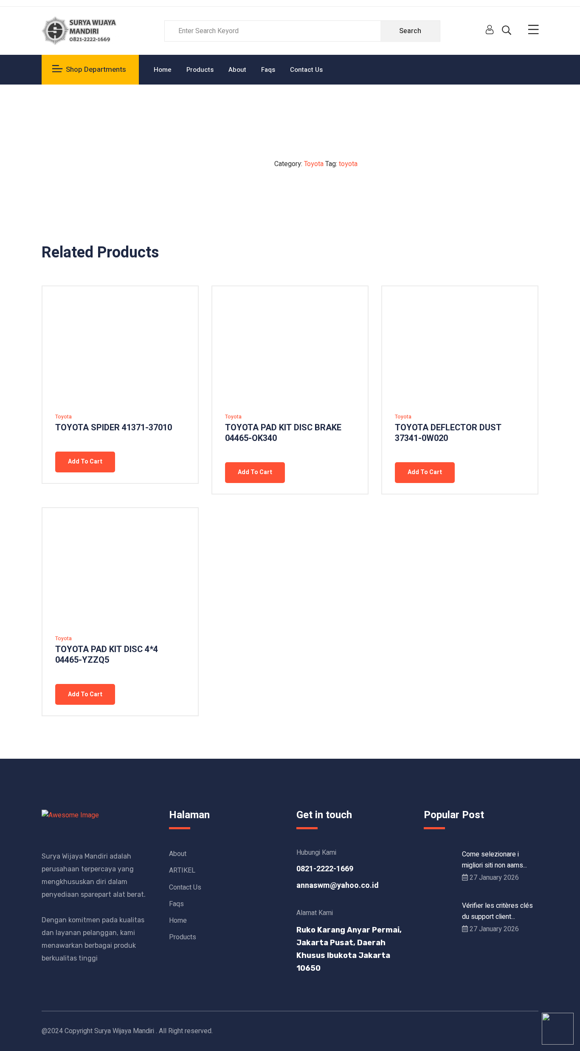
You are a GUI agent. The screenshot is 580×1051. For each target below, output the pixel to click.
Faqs (268, 69)
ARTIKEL (182, 870)
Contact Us (306, 69)
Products (200, 69)
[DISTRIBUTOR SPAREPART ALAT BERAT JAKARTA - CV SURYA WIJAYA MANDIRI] (80, 30)
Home (163, 69)
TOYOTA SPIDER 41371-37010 (113, 427)
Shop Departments (96, 69)
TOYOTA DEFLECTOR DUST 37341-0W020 (448, 432)
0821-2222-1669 (324, 869)
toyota (348, 164)
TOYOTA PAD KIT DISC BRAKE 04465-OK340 (283, 432)
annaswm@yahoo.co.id (337, 885)
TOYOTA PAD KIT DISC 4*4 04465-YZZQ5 (106, 654)
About (237, 69)
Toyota (314, 164)
